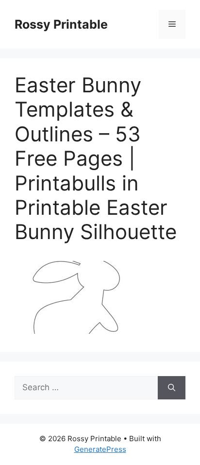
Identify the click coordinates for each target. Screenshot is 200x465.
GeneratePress (100, 449)
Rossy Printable (61, 24)
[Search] (171, 387)
